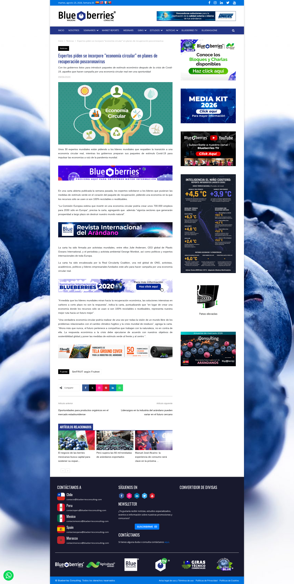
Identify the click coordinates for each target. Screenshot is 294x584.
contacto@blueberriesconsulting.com (84, 499)
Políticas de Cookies (229, 580)
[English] (101, 2)
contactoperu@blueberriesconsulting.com (86, 510)
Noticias (70, 40)
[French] (105, 2)
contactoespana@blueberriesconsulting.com (88, 532)
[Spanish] (97, 2)
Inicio (60, 40)
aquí (167, 542)
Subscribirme (147, 527)
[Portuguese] (109, 2)
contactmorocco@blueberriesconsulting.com (88, 542)
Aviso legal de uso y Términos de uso (176, 580)
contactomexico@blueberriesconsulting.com (88, 521)
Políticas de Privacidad (206, 580)
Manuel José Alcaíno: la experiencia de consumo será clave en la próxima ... (151, 456)
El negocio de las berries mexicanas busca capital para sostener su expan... (74, 456)
